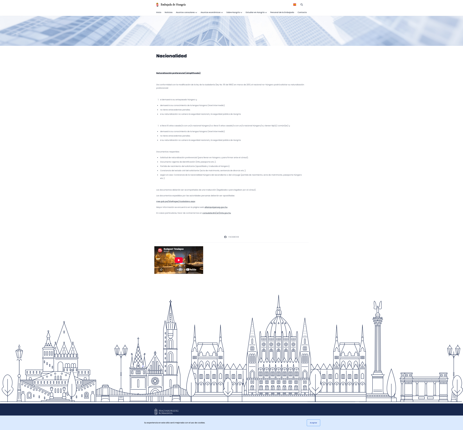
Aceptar (313, 423)
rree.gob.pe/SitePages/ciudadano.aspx (175, 201)
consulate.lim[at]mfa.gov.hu (216, 213)
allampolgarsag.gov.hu (215, 207)
